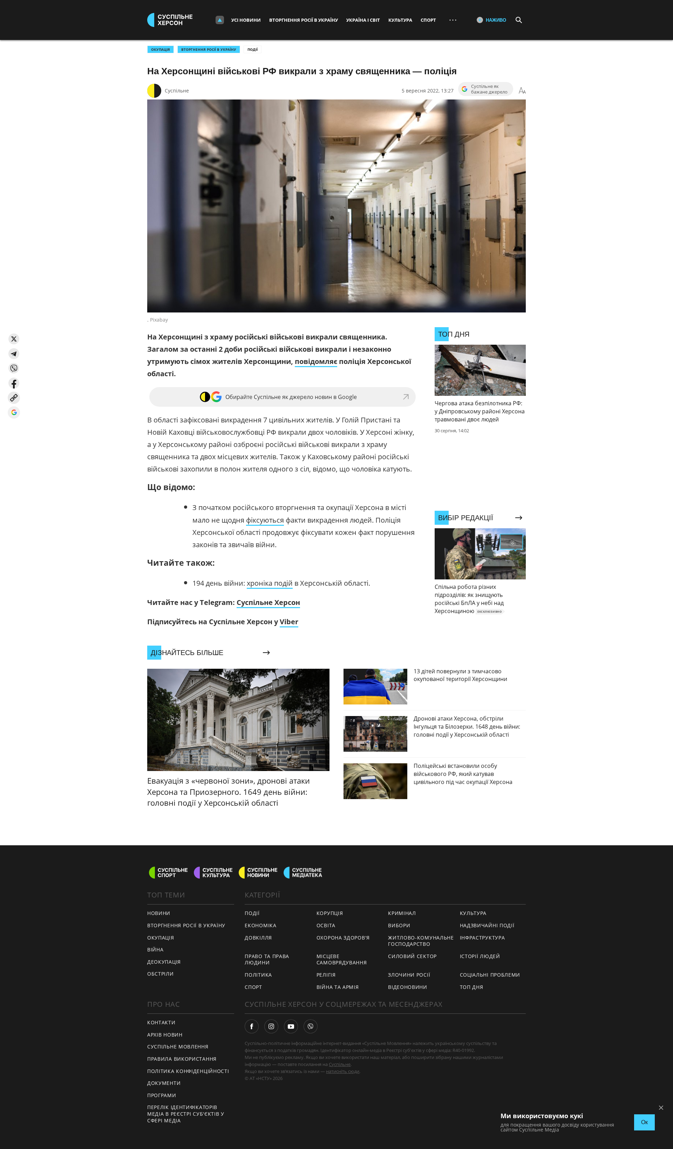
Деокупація (164, 961)
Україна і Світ (363, 20)
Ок (644, 1122)
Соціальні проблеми (490, 974)
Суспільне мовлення (178, 1046)
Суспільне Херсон (268, 602)
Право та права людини (267, 959)
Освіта (326, 925)
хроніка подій (270, 583)
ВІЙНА (155, 949)
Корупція (330, 913)
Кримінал (402, 913)
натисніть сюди (342, 1071)
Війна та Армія (338, 987)
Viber (289, 621)
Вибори (399, 925)
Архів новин (165, 1034)
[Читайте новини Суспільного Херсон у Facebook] (252, 1026)
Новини (158, 913)
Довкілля (258, 937)
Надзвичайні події (487, 925)
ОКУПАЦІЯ (160, 49)
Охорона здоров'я (343, 937)
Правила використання (182, 1058)
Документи (164, 1083)
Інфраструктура (482, 937)
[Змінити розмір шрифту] (522, 90)
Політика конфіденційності (188, 1071)
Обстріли (160, 973)
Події (252, 49)
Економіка (260, 925)
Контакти (161, 1022)
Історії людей (480, 956)
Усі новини (246, 20)
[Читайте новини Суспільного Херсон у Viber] (311, 1026)
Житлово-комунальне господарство (421, 941)
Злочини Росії (409, 974)
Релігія (326, 974)
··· (453, 20)
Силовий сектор (412, 956)
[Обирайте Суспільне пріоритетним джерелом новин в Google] (14, 412)
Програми (161, 1095)
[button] (14, 339)
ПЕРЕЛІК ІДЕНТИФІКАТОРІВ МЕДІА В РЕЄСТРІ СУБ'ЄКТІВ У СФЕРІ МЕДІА (185, 1113)
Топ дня (471, 987)
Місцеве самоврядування (342, 959)
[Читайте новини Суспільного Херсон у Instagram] (271, 1026)
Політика (258, 974)
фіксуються (265, 520)
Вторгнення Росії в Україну (303, 20)
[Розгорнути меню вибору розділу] (220, 20)
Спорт (428, 20)
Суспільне (177, 90)
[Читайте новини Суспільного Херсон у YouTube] (291, 1026)
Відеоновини (407, 987)
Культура (400, 20)
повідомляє (316, 361)
